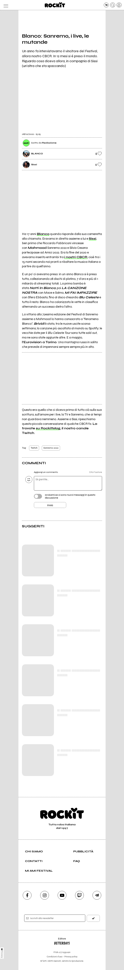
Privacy (2, 954)
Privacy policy (70, 956)
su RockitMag (48, 428)
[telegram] (97, 895)
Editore (60, 940)
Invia (50, 505)
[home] (55, 4)
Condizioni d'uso (54, 956)
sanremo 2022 (50, 448)
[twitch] (79, 895)
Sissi (92, 238)
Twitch (34, 448)
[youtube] (62, 895)
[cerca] (112, 5)
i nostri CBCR (75, 257)
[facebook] (27, 895)
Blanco (43, 234)
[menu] (4, 5)
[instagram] (44, 895)
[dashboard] (119, 5)
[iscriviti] (93, 918)
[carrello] (106, 5)
